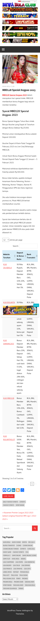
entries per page (16, 240)
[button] (14, 256)
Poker (18, 578)
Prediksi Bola (7, 582)
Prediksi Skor (18, 582)
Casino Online (28, 545)
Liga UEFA (27, 569)
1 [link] (32, 484)
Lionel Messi (7, 572)
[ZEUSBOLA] (20, 17)
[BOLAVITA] (20, 11)
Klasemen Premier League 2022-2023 (18, 512)
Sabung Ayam (29, 582)
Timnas (20, 588)
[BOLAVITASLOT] (20, 36)
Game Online (8, 496)
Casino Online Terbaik (11, 549)
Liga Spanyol (17, 569)
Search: (16, 246)
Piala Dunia (24, 575)
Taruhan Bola (30, 585)
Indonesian (25, 2)
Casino (18, 545)
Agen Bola (6, 542)
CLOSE (36, 305)
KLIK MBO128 (8, 398)
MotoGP (16, 572)
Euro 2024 (31, 549)
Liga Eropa (19, 562)
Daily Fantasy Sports (10, 502)
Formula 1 (6, 555)
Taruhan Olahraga (10, 588)
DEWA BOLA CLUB (8, 86)
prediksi (25, 578)
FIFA (27, 552)
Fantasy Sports (8, 505)
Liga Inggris (7, 565)
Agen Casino (16, 542)
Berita (24, 542)
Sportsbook (20, 505)
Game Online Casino (29, 555)
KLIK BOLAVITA (9, 302)
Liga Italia (16, 565)
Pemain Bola (24, 572)
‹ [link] (28, 484)
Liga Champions (8, 562)
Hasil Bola (15, 559)
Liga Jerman (26, 565)
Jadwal (23, 559)
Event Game (7, 552)
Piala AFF (6, 575)
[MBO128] (20, 42)
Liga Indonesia (30, 562)
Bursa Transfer (9, 545)
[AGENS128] (20, 30)
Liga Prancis (7, 569)
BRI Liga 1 (31, 542)
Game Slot (6, 559)
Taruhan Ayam (18, 585)
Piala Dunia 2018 (9, 578)
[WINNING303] (20, 23)
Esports (22, 502)
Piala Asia (14, 575)
